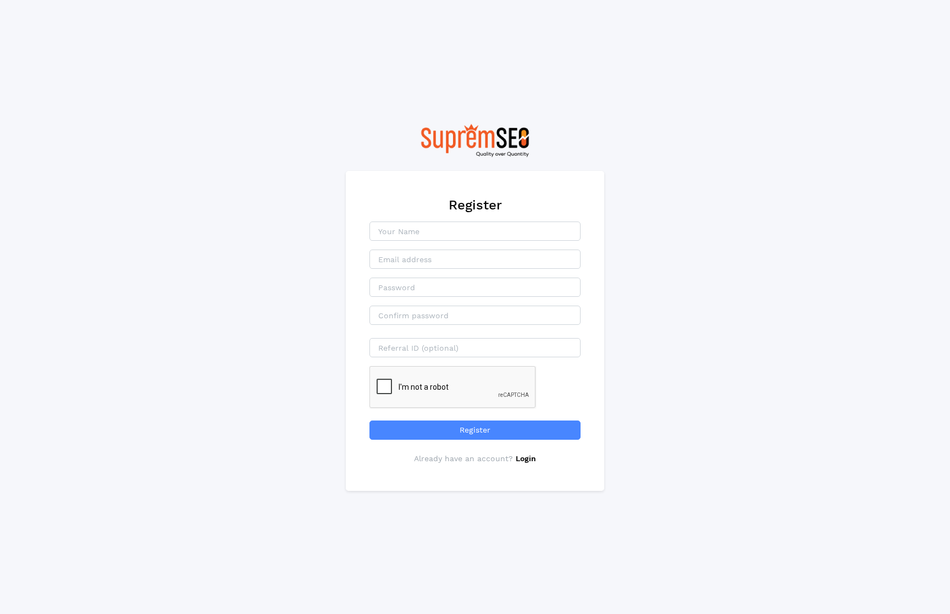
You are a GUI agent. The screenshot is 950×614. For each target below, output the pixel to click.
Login (526, 458)
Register (475, 429)
